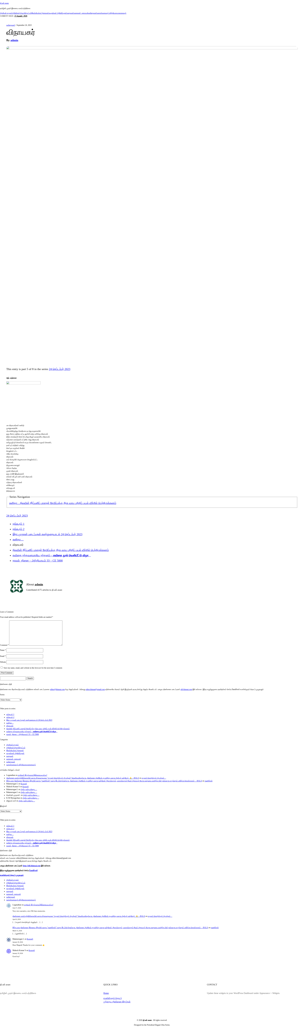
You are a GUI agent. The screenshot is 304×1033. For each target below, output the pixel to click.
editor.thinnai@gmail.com (95, 689)
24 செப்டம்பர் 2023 (59, 369)
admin (14, 40)
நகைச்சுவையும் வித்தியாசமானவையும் (111, 13)
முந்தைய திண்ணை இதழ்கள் (116, 1001)
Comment (4, 645)
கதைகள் (70, 13)
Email (3, 656)
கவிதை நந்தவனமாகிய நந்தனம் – (52, 555)
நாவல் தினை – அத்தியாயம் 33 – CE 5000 (38, 560)
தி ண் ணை (4, 3)
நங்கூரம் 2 (18, 529)
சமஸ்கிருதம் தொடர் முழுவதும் (12, 875)
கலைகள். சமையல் (81, 13)
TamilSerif (33, 870)
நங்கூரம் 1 (18, 523)
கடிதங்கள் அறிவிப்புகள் (58, 13)
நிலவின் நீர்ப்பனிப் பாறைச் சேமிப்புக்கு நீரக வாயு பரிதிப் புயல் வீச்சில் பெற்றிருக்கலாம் (68, 503)
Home (106, 993)
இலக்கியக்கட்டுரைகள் (40, 13)
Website (3, 662)
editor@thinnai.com (57, 689)
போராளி (24, 784)
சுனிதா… (14, 503)
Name (3, 650)
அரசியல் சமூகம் (6, 13)
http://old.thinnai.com (32, 866)
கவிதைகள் (92, 13)
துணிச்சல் (208, 781)
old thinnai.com (186, 689)
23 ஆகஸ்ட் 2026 (20, 16)
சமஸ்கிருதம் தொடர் (112, 998)
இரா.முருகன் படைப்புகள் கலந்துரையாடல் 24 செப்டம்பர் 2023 (47, 534)
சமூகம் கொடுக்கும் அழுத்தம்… (154, 778)
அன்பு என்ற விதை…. (29, 789)
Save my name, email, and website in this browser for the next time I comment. (33, 668)
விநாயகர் (9, 726)
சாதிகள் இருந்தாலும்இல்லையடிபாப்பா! (32, 775)
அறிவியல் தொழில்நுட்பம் (21, 13)
